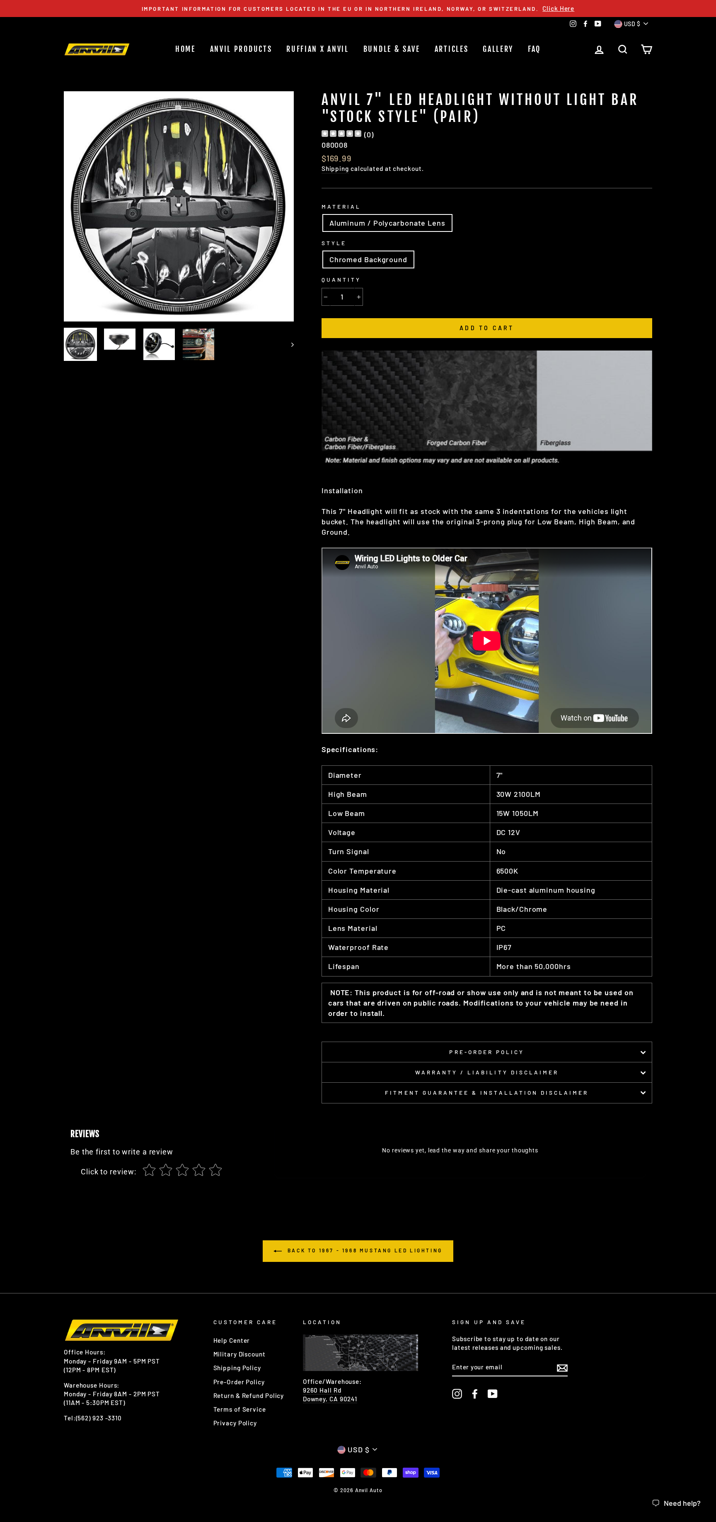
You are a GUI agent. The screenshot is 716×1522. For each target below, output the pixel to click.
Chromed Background (368, 259)
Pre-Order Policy (486, 1051)
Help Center (231, 1340)
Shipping (335, 168)
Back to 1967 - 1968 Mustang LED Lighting (364, 1250)
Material (341, 206)
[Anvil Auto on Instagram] (457, 1394)
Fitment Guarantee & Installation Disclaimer (486, 1092)
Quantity (341, 279)
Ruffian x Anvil (317, 49)
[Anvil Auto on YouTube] (493, 1394)
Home (185, 49)
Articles (452, 49)
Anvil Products (241, 49)
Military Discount (239, 1354)
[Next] (288, 344)
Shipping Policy (237, 1367)
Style (334, 242)
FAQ (534, 49)
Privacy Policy (235, 1423)
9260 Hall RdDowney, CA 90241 (330, 1394)
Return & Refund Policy (248, 1395)
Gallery (498, 49)
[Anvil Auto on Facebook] (475, 1394)
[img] (341, 134)
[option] (358, 8)
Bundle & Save (391, 49)
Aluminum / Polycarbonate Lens (387, 222)
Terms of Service (239, 1409)
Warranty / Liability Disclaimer (487, 1072)
